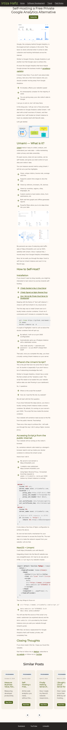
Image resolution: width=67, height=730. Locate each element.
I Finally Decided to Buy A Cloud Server (33, 288)
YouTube (39, 654)
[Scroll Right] (39, 715)
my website (20, 654)
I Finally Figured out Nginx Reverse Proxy (33, 292)
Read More (9, 702)
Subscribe (33, 17)
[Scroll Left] (27, 715)
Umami (19, 147)
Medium (36, 651)
